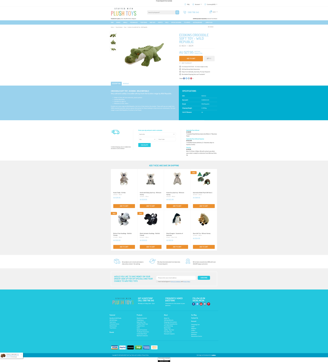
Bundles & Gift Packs (115, 318)
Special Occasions (176, 22)
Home (112, 22)
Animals (125, 22)
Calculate (144, 145)
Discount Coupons (169, 334)
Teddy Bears (143, 22)
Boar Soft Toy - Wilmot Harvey (201, 233)
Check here (168, 303)
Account (197, 4)
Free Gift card (168, 332)
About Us (166, 318)
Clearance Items (114, 324)
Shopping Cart (195, 324)
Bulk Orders (167, 328)
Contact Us (194, 318)
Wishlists (194, 334)
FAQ (188, 4)
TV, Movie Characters (143, 332)
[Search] (177, 12)
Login (193, 326)
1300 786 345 (193, 12)
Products (139, 315)
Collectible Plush (142, 334)
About (166, 315)
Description (116, 84)
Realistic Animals (142, 318)
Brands (118, 22)
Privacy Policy (186, 281)
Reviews (126, 84)
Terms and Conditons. (137, 355)
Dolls (166, 22)
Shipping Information (170, 322)
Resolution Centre (196, 336)
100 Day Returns (168, 320)
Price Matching (168, 326)
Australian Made (197, 22)
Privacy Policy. (145, 355)
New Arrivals (113, 326)
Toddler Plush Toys (142, 324)
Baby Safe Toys (141, 322)
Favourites (194, 332)
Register (193, 328)
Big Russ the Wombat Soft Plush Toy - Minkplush (12, 355)
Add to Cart (191, 58)
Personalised (134, 22)
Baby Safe (152, 22)
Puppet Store (141, 326)
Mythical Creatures (142, 335)
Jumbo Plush (208, 22)
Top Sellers (113, 328)
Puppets (160, 22)
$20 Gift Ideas (113, 320)
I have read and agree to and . (174, 281)
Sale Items (113, 322)
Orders (193, 330)
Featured (112, 315)
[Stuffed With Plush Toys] (123, 11)
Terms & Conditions (176, 281)
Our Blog (193, 315)
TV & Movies (187, 22)
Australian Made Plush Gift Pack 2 (202, 192)
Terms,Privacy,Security (170, 324)
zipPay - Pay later (169, 330)
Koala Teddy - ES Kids (119, 192)
